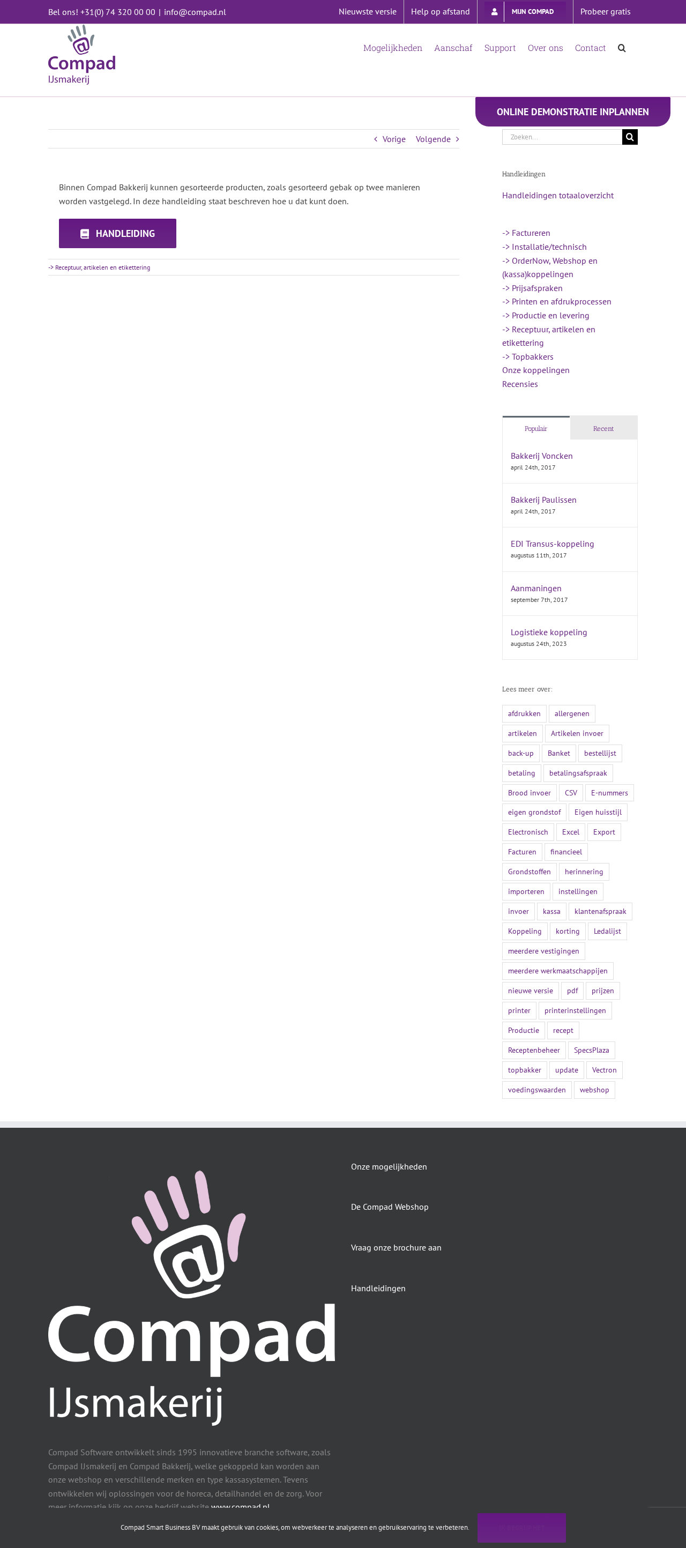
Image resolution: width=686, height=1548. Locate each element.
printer (519, 1010)
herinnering (584, 871)
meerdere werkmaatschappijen (558, 970)
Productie (523, 1030)
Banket (559, 753)
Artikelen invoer (577, 733)
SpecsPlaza (591, 1050)
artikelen (522, 733)
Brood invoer (529, 792)
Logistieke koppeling (549, 632)
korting (568, 931)
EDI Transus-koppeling (552, 543)
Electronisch (528, 832)
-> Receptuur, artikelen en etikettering (99, 267)
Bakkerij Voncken (542, 455)
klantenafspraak (601, 911)
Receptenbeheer (534, 1050)
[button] (622, 46)
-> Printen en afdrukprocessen (557, 301)
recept (563, 1030)
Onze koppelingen (536, 369)
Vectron (604, 1070)
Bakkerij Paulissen (544, 499)
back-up (521, 753)
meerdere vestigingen (543, 951)
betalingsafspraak (578, 773)
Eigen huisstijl (598, 812)
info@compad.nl (195, 11)
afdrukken (524, 713)
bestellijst (600, 753)
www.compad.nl (240, 1506)
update (566, 1070)
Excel (570, 832)
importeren (526, 891)
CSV (571, 792)
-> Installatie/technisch (544, 246)
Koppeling (525, 931)
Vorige (394, 138)
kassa (552, 911)
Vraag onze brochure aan (396, 1247)
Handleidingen (378, 1288)
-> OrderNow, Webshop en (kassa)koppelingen (550, 267)
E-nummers (609, 792)
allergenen (572, 713)
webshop (594, 1089)
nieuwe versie (530, 990)
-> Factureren (526, 232)
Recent (603, 429)
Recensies (520, 383)
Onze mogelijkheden (389, 1166)
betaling (521, 773)
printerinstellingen (575, 1010)
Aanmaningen (536, 588)
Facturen (522, 851)
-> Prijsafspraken (532, 287)
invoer (518, 911)
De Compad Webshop (390, 1206)
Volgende (433, 138)
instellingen (578, 891)
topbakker (524, 1070)
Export (604, 832)
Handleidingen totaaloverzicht (558, 195)
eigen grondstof (534, 812)
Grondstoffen (529, 871)
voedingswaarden (537, 1089)
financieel (566, 851)
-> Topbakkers (528, 356)
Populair (536, 429)
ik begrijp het (522, 1527)
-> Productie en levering (546, 315)
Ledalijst (607, 931)
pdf (572, 990)
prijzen (603, 990)
